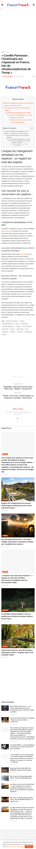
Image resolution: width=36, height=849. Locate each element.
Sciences (20, 331)
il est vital (23, 254)
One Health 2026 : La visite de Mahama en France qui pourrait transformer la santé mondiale (22, 746)
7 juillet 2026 (5, 657)
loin (27, 329)
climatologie (24, 323)
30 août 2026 (5, 474)
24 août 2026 (5, 546)
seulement (7, 231)
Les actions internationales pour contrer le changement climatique (21, 141)
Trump (4, 334)
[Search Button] (34, 5)
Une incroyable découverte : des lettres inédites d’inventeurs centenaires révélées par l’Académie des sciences (17, 541)
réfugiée (12, 331)
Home (2, 52)
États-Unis (5, 329)
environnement (27, 326)
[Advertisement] (18, 30)
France (13, 329)
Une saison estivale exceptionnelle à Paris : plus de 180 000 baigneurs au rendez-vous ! (21, 799)
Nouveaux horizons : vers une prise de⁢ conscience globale (20, 145)
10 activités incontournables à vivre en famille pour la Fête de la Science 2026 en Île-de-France (17, 616)
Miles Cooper (8, 76)
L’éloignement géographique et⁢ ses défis (19, 112)
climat (17, 323)
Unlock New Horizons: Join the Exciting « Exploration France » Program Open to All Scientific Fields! (17, 652)
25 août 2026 (5, 510)
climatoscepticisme (7, 326)
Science (8, 52)
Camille (22, 321)
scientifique (28, 331)
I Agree (28, 846)
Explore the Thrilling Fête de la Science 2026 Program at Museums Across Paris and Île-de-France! (16, 505)
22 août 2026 (5, 621)
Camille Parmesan (7, 323)
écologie (18, 326)
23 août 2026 (5, 585)
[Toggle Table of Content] (31, 128)
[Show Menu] (2, 5)
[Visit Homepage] (18, 4)
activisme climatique (12, 321)
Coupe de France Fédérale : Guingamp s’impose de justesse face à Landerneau (22, 719)
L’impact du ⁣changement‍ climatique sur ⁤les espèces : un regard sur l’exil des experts (16, 132)
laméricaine (20, 329)
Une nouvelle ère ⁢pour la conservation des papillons (18, 136)
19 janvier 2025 (19, 76)
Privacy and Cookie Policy (15, 846)
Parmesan (5, 331)
